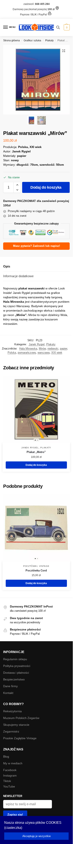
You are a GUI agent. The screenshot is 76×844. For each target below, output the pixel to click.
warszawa (44, 352)
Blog (6, 756)
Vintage (44, 566)
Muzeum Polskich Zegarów (21, 718)
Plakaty (49, 40)
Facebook (9, 770)
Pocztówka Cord (36, 570)
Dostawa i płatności (16, 672)
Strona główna (11, 40)
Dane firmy (10, 686)
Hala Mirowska (28, 348)
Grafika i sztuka (32, 40)
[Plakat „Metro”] (36, 409)
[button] (66, 27)
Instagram (10, 775)
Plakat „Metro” (36, 452)
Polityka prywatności (16, 666)
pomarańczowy (27, 352)
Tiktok (7, 781)
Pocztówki (30, 566)
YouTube (9, 786)
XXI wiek (56, 352)
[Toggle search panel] (58, 27)
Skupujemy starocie (16, 724)
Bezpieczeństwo (14, 679)
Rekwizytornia (12, 711)
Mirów (42, 348)
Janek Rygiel (37, 344)
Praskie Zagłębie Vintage (20, 738)
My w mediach (12, 763)
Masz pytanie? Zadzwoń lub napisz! (36, 246)
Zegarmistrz (11, 731)
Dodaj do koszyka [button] (36, 465)
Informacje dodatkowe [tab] (18, 276)
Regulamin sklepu (15, 659)
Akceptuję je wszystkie (36, 836)
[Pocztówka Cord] (36, 528)
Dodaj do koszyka (45, 187)
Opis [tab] (6, 266)
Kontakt (8, 693)
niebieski (53, 348)
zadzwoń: (36, 4)
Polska (12, 352)
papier (63, 348)
